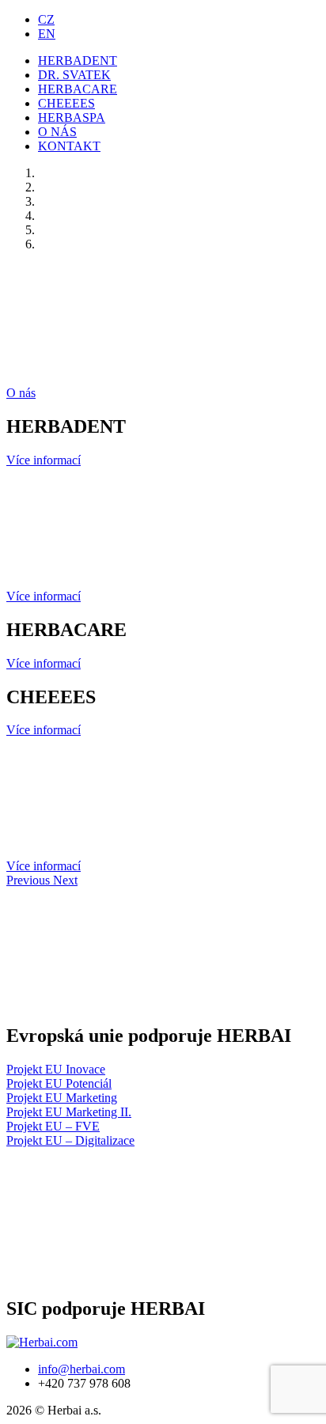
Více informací (43, 460)
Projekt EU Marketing (61, 1097)
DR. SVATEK (74, 74)
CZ (46, 19)
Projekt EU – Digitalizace (70, 1140)
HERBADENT (77, 60)
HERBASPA (71, 117)
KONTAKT (69, 146)
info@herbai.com (81, 1369)
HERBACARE (77, 89)
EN (46, 33)
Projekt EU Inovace (55, 1069)
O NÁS (57, 131)
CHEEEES (66, 103)
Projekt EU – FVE (53, 1126)
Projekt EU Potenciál (59, 1083)
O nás (21, 393)
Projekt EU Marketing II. (68, 1112)
